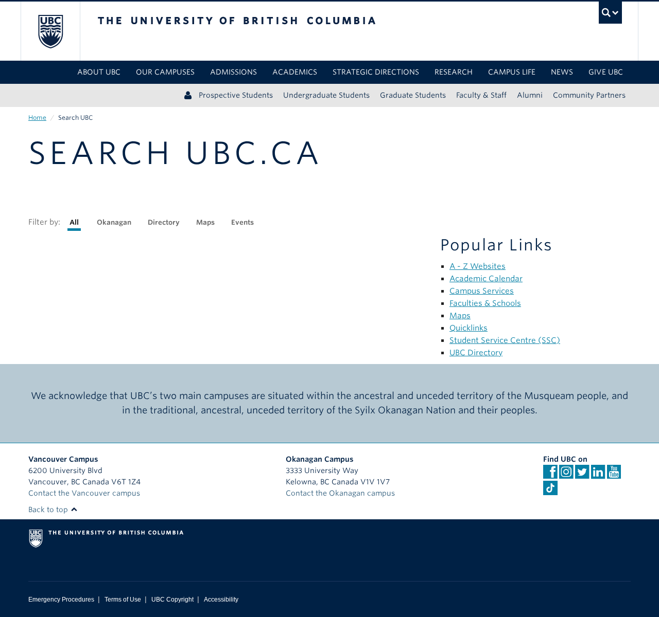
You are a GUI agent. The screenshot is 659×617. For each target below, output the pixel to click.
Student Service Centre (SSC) (504, 340)
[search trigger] (610, 13)
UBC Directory (475, 352)
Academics (294, 72)
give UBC (605, 72)
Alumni (530, 95)
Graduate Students (413, 95)
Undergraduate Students (326, 95)
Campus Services (481, 291)
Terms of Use (123, 599)
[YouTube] (614, 475)
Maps (460, 315)
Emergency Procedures (61, 599)
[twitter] (582, 475)
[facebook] (550, 475)
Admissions (233, 72)
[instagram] (566, 475)
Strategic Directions (376, 72)
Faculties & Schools (485, 303)
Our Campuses (165, 72)
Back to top (49, 509)
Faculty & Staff (481, 95)
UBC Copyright (172, 599)
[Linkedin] (598, 475)
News (562, 72)
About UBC (98, 72)
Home (37, 117)
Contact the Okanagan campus (340, 493)
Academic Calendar (486, 278)
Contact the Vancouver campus (84, 493)
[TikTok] (550, 488)
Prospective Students (236, 95)
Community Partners (589, 95)
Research (454, 72)
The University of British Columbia (50, 31)
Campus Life (511, 72)
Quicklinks (468, 328)
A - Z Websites (477, 266)
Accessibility (221, 599)
